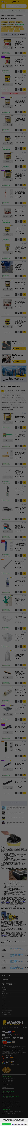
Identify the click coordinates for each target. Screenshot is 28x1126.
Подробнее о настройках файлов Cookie (19, 1124)
